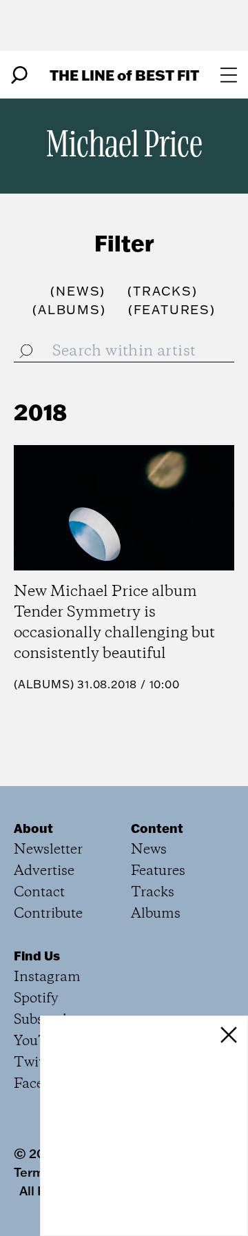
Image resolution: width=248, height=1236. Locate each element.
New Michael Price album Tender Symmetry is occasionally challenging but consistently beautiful (114, 622)
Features (158, 871)
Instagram (47, 977)
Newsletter (48, 850)
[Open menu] (228, 75)
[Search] (19, 75)
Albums (44, 684)
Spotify (36, 998)
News (149, 850)
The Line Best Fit (124, 75)
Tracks (152, 892)
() (77, 291)
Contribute (48, 914)
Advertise (44, 871)
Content (157, 828)
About (33, 828)
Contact (39, 892)
